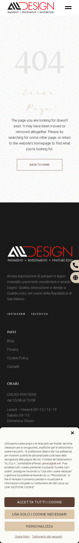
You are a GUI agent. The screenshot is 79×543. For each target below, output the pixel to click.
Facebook (39, 314)
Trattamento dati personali (47, 536)
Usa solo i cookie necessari (39, 514)
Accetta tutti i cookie (39, 502)
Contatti (13, 367)
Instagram (16, 314)
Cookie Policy (22, 536)
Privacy (12, 349)
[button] (72, 433)
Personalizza (39, 526)
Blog (10, 341)
